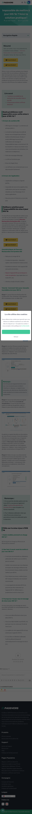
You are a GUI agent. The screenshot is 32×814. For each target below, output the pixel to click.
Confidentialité (25, 326)
